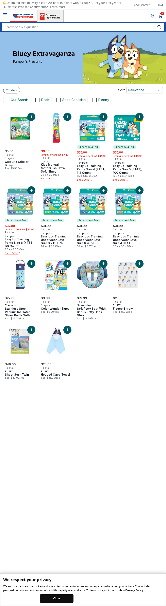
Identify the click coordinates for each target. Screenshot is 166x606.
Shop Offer (47, 178)
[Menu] (5, 15)
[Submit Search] (159, 27)
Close (56, 598)
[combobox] (83, 27)
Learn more (58, 7)
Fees (161, 4)
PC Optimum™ (141, 4)
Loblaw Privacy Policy (129, 590)
